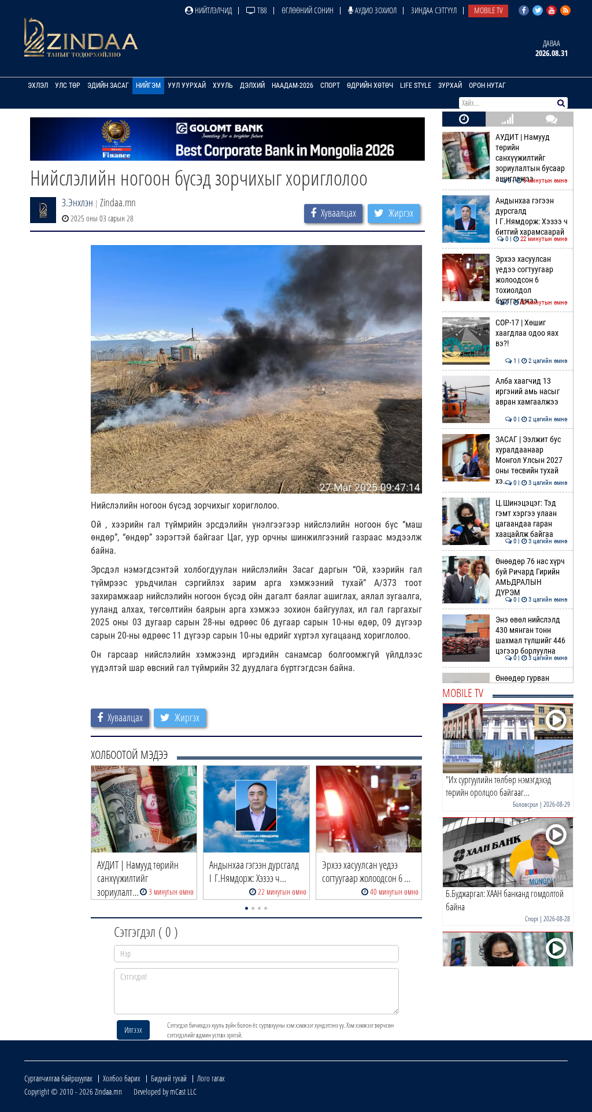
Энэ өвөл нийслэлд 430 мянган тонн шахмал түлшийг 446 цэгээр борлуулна (531, 636)
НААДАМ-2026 (292, 85)
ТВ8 (261, 10)
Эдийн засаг (108, 85)
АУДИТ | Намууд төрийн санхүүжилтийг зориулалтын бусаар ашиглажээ (531, 158)
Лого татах (211, 1078)
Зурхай (450, 85)
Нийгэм (148, 85)
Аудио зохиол (375, 10)
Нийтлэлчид (212, 10)
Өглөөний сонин (308, 10)
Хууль (223, 85)
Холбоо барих (121, 1078)
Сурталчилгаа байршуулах (58, 1078)
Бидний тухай (169, 1078)
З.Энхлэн (77, 202)
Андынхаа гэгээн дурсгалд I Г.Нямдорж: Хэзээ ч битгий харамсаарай (531, 217)
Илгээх (133, 1029)
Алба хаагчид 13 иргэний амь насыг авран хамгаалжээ (531, 391)
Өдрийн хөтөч (370, 85)
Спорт (330, 85)
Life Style (415, 85)
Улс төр (67, 85)
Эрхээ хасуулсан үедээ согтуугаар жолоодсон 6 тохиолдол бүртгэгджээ (531, 280)
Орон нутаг (487, 85)
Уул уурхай (187, 85)
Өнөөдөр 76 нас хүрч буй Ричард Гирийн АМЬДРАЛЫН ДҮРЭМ (531, 577)
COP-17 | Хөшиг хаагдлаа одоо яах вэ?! (531, 333)
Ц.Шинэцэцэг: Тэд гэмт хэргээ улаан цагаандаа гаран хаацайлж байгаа (531, 519)
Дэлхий (252, 85)
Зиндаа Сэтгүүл (434, 10)
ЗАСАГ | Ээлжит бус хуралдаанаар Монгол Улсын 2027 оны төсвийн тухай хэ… (531, 461)
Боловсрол (525, 804)
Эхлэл (38, 85)
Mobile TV (488, 10)
